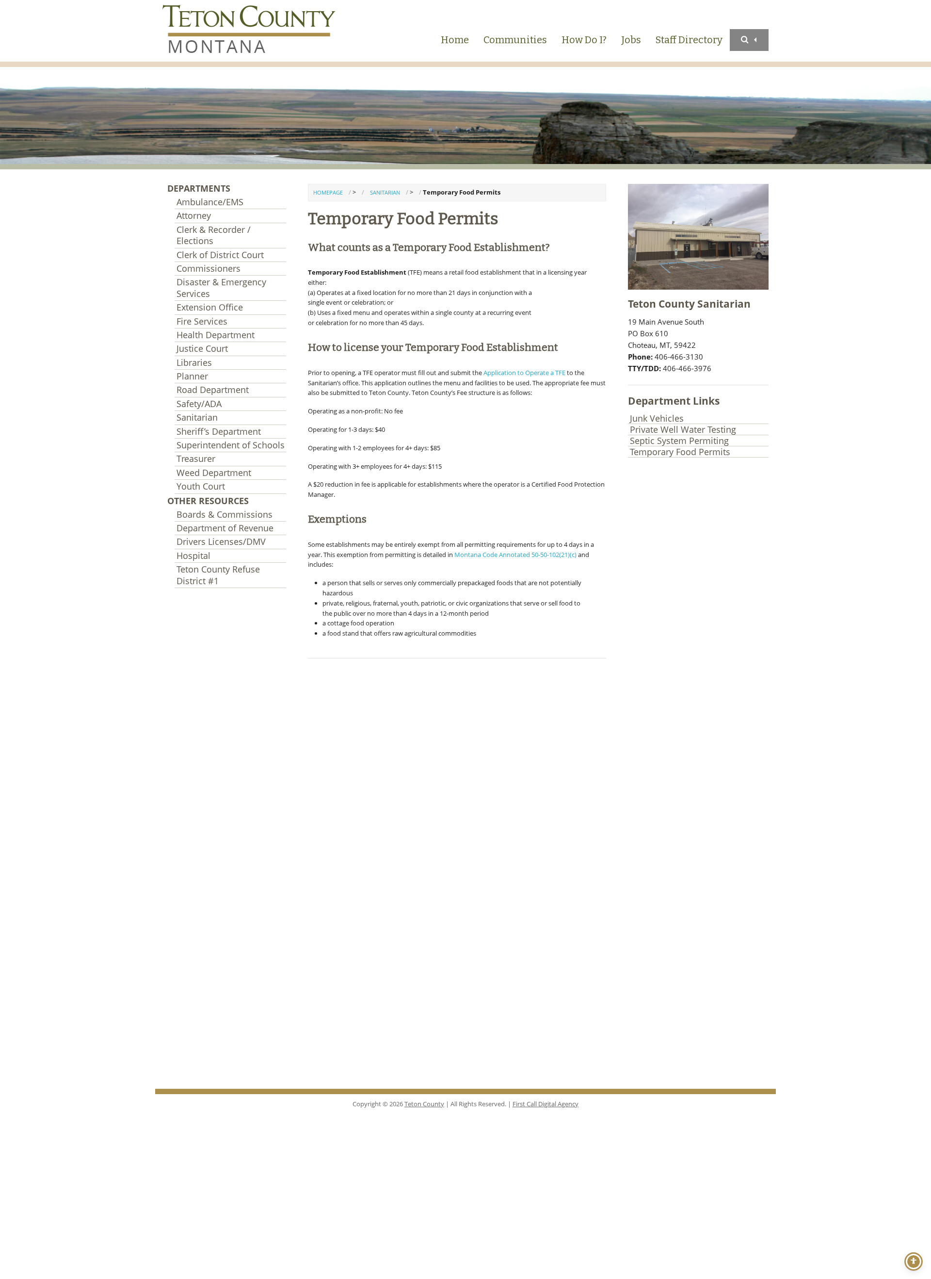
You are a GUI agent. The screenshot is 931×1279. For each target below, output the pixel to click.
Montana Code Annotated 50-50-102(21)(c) (515, 554)
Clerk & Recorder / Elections (214, 235)
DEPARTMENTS (198, 188)
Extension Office (210, 307)
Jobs (631, 40)
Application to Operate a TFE (524, 372)
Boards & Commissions (225, 514)
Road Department (213, 389)
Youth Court (201, 486)
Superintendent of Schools (231, 445)
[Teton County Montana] (252, 31)
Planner (192, 376)
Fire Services (202, 321)
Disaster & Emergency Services (221, 287)
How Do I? (584, 40)
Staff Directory (689, 40)
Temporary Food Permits (680, 452)
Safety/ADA (199, 404)
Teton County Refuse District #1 (218, 574)
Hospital (193, 555)
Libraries (194, 362)
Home (455, 40)
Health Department (216, 335)
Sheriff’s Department (219, 431)
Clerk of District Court (220, 255)
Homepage (328, 192)
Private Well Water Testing (683, 429)
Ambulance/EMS (210, 202)
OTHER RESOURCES (208, 500)
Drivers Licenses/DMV (221, 541)
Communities (515, 40)
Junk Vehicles (657, 418)
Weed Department (214, 472)
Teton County (424, 1103)
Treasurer (196, 458)
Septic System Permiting (679, 440)
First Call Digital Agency (545, 1103)
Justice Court (202, 348)
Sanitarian (197, 417)
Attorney (194, 215)
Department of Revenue (225, 528)
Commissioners (209, 268)
